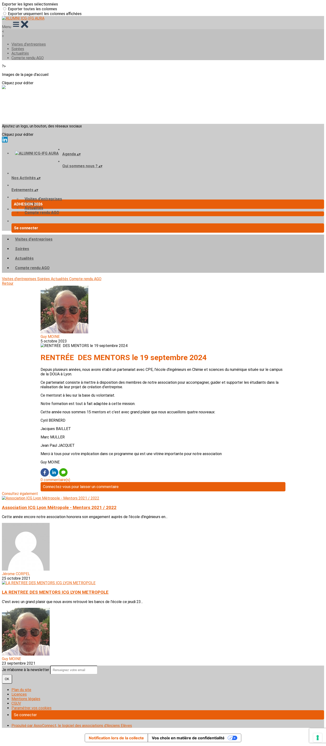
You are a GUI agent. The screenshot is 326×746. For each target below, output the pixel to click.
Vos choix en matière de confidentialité (188, 737)
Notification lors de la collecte (116, 737)
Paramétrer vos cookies (31, 708)
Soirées (17, 49)
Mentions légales (25, 699)
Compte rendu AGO (27, 58)
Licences (19, 694)
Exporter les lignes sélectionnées (30, 4)
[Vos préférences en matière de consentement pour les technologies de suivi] (317, 737)
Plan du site (21, 690)
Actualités (20, 53)
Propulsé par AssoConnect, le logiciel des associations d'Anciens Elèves (71, 725)
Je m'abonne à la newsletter (26, 669)
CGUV (16, 703)
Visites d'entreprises (28, 44)
